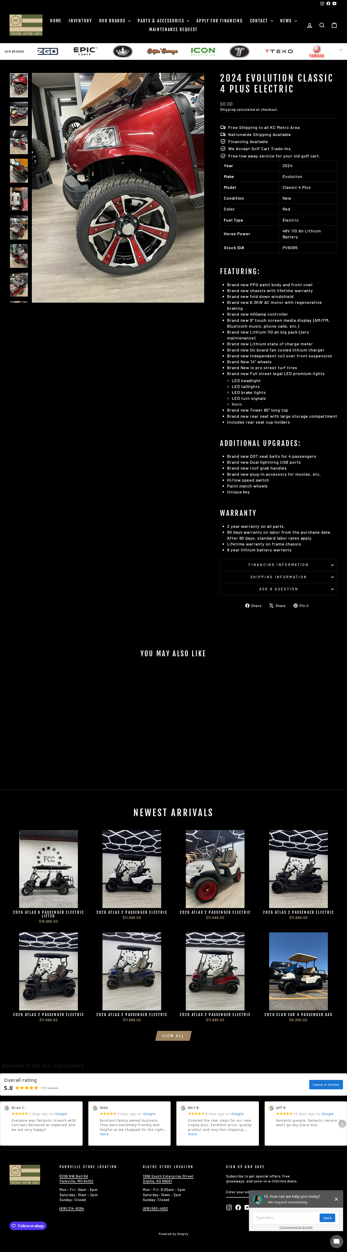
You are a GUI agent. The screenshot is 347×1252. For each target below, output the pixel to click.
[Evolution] (88, 51)
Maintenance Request (173, 29)
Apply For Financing (219, 20)
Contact (260, 20)
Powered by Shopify (173, 1234)
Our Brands (113, 20)
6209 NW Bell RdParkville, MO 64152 (76, 1178)
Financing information (279, 565)
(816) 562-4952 (155, 1208)
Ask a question (278, 589)
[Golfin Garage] (128, 51)
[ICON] (169, 51)
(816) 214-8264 (72, 1208)
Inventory (80, 20)
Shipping (228, 109)
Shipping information (278, 577)
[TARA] (205, 51)
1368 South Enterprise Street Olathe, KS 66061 (168, 1178)
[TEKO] (244, 51)
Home (56, 20)
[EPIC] (50, 51)
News (286, 20)
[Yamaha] (282, 51)
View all (173, 1036)
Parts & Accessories (162, 20)
